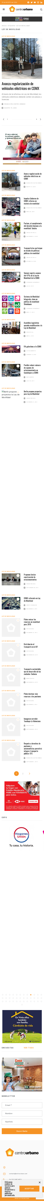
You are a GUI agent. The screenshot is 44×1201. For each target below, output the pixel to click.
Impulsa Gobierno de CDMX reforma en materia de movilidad (31, 201)
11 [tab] (38, 995)
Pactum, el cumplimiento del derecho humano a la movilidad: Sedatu (33, 226)
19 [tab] (24, 998)
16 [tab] (13, 998)
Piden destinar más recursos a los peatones (32, 695)
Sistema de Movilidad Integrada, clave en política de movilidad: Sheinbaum (31, 300)
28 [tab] (13, 1001)
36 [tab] (41, 1001)
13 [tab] (3, 998)
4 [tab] (13, 995)
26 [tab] (6, 1001)
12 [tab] (41, 995)
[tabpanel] (22, 838)
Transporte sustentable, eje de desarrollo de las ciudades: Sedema (32, 672)
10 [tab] (34, 995)
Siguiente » (30, 774)
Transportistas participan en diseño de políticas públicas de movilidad (33, 251)
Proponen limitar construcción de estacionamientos (30, 577)
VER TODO (29, 1048)
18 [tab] (20, 998)
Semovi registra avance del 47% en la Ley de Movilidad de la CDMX (32, 276)
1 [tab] (3, 995)
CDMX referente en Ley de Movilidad (32, 599)
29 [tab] (17, 1001)
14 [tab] (6, 998)
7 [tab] (24, 995)
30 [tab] (20, 1001)
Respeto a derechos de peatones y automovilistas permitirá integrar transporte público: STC (33, 748)
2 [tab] (6, 995)
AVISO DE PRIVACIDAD (22, 1198)
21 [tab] (31, 998)
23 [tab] (38, 998)
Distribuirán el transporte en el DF (31, 645)
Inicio (4, 25)
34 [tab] (34, 1001)
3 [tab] (10, 995)
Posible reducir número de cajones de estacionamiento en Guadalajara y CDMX (32, 369)
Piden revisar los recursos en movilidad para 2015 (32, 622)
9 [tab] (31, 995)
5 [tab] (17, 995)
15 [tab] (10, 998)
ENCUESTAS (8, 1048)
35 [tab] (38, 1001)
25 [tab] (3, 1001)
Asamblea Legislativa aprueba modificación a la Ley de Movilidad (33, 325)
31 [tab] (24, 1001)
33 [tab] (31, 1001)
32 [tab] (27, 1001)
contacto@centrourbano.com (18, 1173)
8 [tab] (27, 995)
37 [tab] (22, 1005)
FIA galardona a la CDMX (32, 346)
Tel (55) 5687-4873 (15, 1179)
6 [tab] (20, 995)
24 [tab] (41, 998)
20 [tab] (27, 998)
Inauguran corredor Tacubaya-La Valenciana (32, 720)
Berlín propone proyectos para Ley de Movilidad (33, 392)
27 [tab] (10, 1001)
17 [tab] (17, 998)
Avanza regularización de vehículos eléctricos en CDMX (20, 86)
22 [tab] (34, 998)
